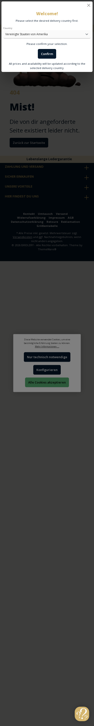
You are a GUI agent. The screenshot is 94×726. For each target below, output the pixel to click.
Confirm (47, 54)
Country (7, 28)
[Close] (88, 5)
